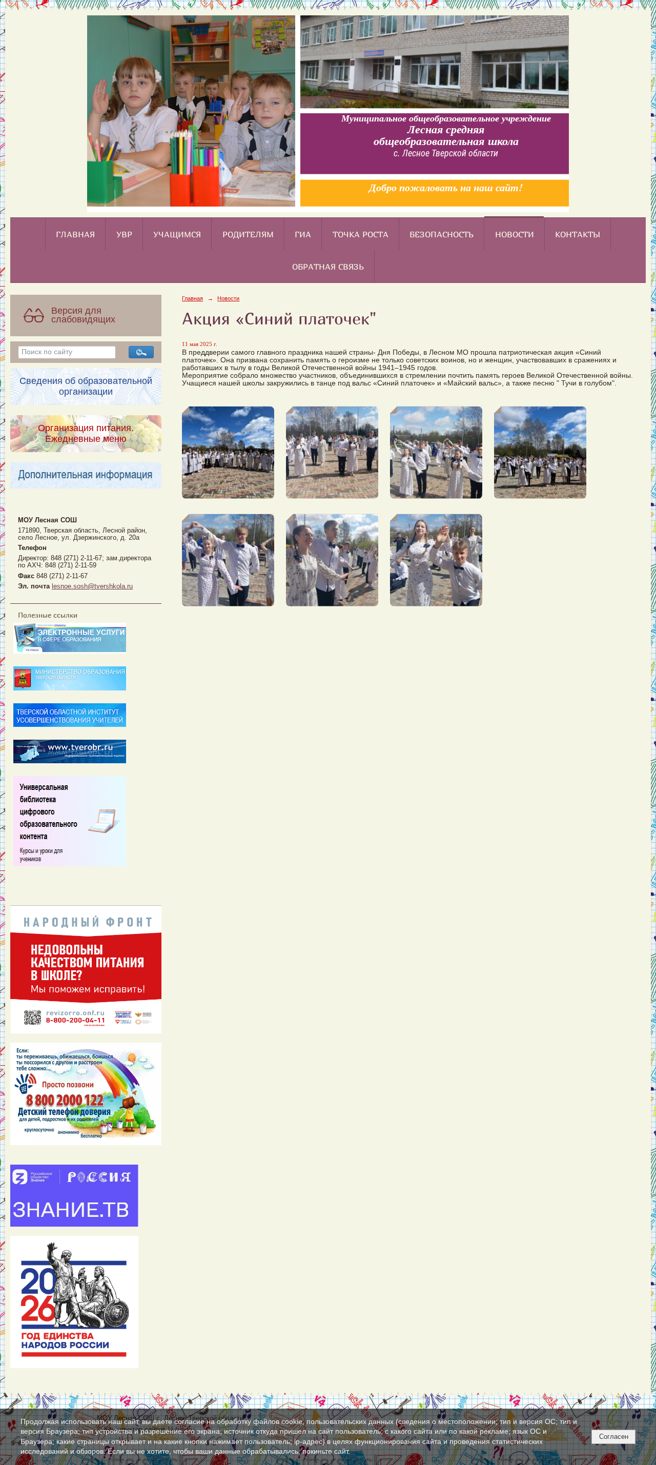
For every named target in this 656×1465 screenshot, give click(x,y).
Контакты (577, 234)
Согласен (613, 1436)
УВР (124, 234)
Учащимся (177, 234)
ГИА (303, 234)
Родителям (248, 234)
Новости (514, 234)
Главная (75, 234)
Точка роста (360, 234)
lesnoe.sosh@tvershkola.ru (92, 586)
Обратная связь (328, 266)
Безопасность (441, 234)
